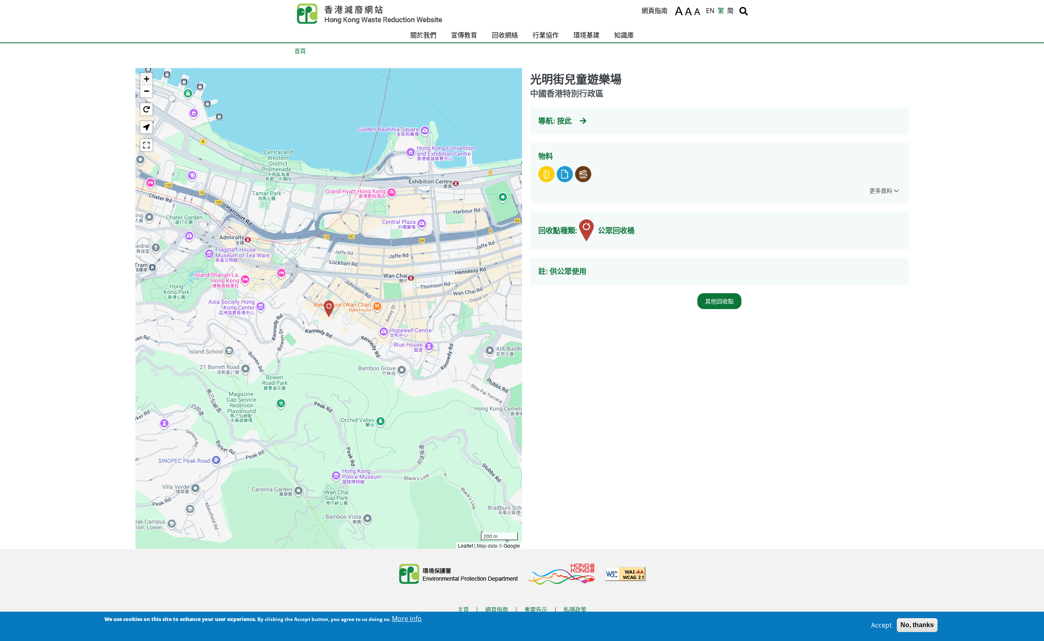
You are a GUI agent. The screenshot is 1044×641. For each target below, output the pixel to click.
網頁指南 (654, 10)
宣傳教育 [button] (464, 35)
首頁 (300, 51)
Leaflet (465, 545)
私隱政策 (575, 609)
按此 (564, 121)
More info (407, 618)
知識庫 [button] (624, 35)
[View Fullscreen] (146, 145)
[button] (329, 309)
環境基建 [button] (586, 35)
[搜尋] (743, 11)
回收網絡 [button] (505, 35)
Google (512, 545)
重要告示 (535, 609)
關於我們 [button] (423, 35)
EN (710, 10)
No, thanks (917, 624)
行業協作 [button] (546, 35)
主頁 (463, 609)
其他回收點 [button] (719, 301)
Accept (881, 625)
